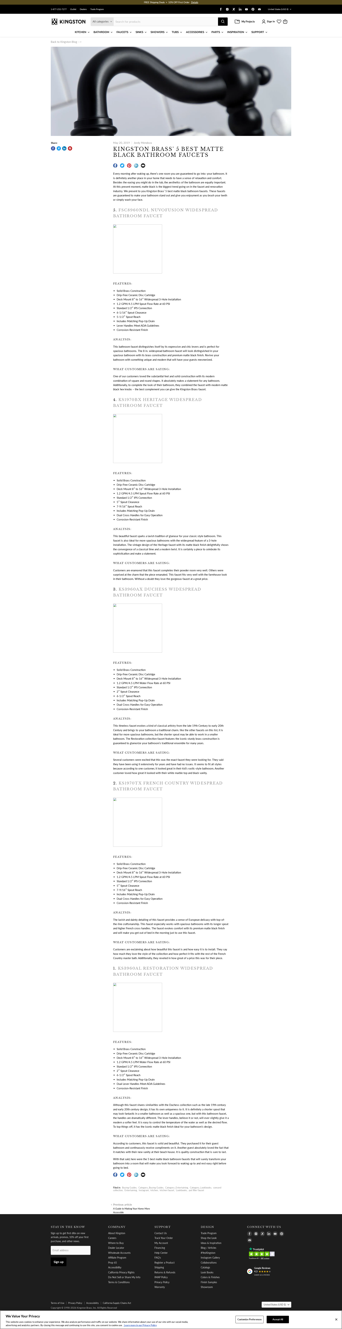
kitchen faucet (167, 1190)
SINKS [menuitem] (139, 32)
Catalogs (205, 1267)
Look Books (207, 1272)
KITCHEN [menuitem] (80, 32)
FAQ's (157, 1257)
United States (278, 9)
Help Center (161, 1252)
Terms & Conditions (119, 1282)
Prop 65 (112, 1262)
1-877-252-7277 (59, 9)
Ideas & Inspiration (211, 1242)
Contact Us (160, 1233)
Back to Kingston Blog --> (66, 41)
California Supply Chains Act (117, 1303)
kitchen (154, 1190)
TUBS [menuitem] (175, 32)
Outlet (73, 9)
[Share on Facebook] (53, 148)
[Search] (223, 21)
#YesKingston (208, 1252)
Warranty (159, 1287)
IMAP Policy (161, 1277)
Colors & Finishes (210, 1277)
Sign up (59, 1262)
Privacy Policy (161, 1282)
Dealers (83, 9)
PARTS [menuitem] (215, 32)
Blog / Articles (208, 1247)
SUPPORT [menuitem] (257, 32)
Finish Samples (209, 1282)
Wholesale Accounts (119, 1252)
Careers (112, 1237)
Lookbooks (181, 1190)
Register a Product (164, 1262)
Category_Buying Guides (151, 1187)
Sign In (271, 21)
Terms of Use (57, 1303)
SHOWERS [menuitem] (157, 32)
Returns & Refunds (164, 1272)
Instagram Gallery (210, 1257)
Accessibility (114, 1267)
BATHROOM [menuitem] (101, 32)
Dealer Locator (116, 1247)
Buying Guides (129, 1187)
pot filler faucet (196, 1190)
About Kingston (116, 1233)
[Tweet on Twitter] (59, 148)
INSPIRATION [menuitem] (235, 32)
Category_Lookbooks (200, 1187)
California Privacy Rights (121, 1272)
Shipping (159, 1267)
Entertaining (131, 1190)
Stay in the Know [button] (68, 1227)
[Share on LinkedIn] (64, 148)
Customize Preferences (249, 1319)
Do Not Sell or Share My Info (124, 1277)
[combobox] (166, 21)
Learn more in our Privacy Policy (140, 1325)
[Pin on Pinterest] (70, 148)
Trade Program (97, 9)
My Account (161, 1242)
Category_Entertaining (176, 1187)
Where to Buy (116, 1242)
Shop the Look (209, 1237)
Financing (159, 1247)
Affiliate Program (117, 1257)
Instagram (144, 1190)
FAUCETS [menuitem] (122, 32)
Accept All (278, 1319)
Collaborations (209, 1262)
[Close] (336, 1319)
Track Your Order (163, 1237)
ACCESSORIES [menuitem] (195, 32)
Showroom (207, 1287)
